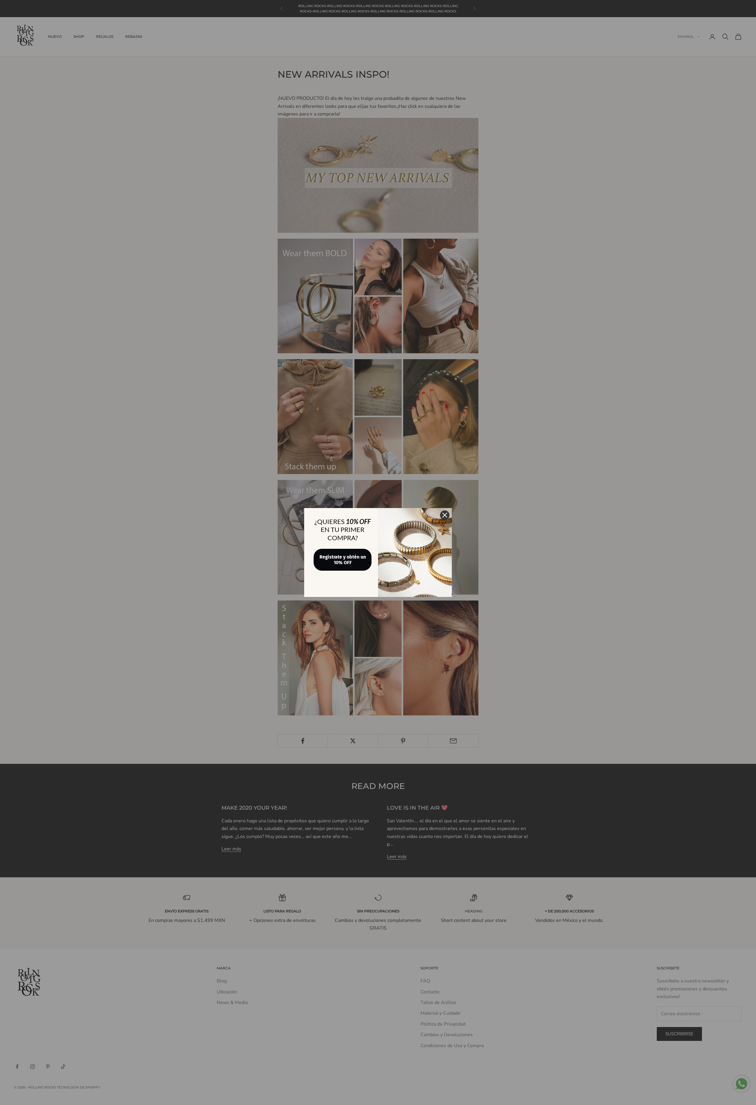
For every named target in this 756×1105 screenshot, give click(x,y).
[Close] (445, 515)
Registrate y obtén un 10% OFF (343, 559)
